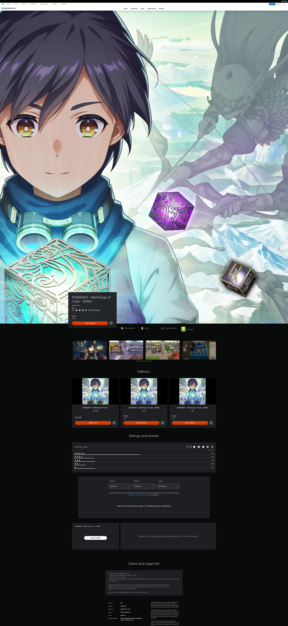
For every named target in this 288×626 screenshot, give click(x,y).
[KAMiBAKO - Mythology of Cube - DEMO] (90, 350)
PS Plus (33, 4)
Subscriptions (151, 8)
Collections (134, 8)
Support (63, 4)
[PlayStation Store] (9, 8)
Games (24, 4)
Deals (142, 8)
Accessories (43, 4)
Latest (126, 8)
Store (8, 4)
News (54, 4)
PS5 (16, 4)
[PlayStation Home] (3, 4)
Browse (161, 8)
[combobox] (119, 486)
